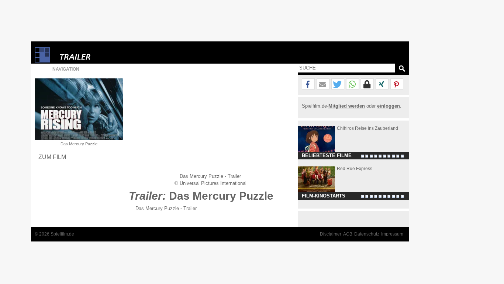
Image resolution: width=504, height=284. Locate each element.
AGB (347, 234)
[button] (308, 84)
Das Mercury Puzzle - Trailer (166, 208)
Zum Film (52, 156)
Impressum (392, 234)
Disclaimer (330, 234)
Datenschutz (366, 234)
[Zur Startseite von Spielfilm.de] (42, 61)
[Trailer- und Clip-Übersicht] (97, 55)
